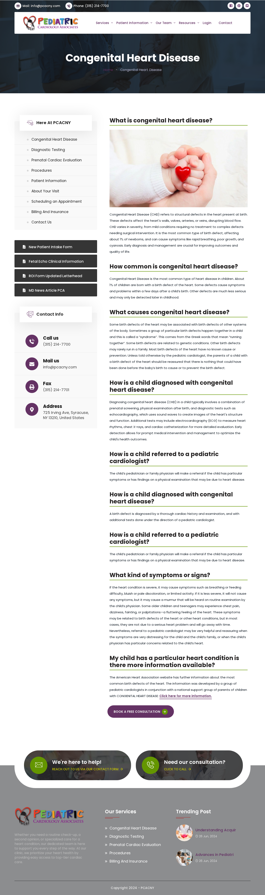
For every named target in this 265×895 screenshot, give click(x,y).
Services (102, 23)
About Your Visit (45, 191)
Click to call (175, 769)
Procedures (41, 170)
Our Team (164, 23)
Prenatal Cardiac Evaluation (56, 160)
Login (207, 23)
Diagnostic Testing (48, 149)
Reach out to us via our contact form (85, 769)
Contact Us (41, 222)
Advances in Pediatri (214, 854)
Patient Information (132, 23)
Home (108, 69)
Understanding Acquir (215, 830)
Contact (225, 23)
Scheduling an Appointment (56, 201)
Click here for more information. (185, 696)
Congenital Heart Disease (54, 139)
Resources (187, 23)
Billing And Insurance (50, 211)
